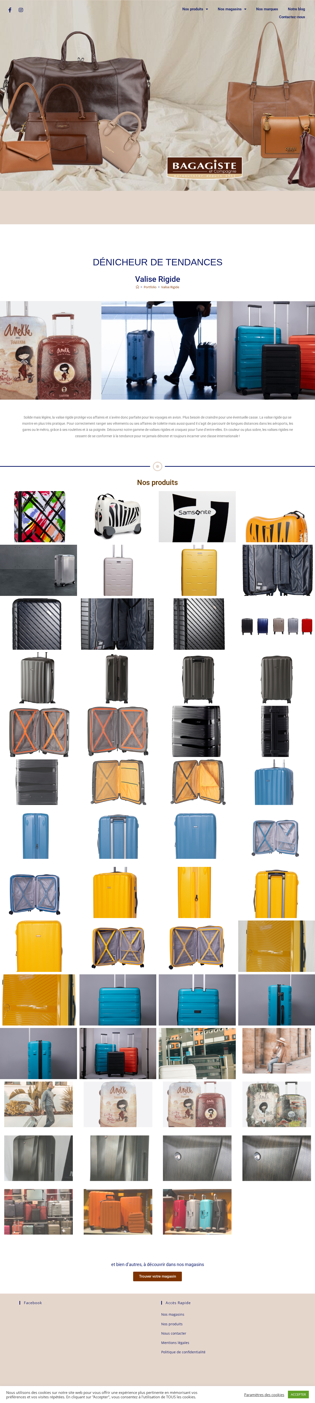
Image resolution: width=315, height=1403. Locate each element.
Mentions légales (175, 1342)
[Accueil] (137, 287)
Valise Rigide (170, 287)
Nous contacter (173, 1333)
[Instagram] (21, 10)
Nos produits (192, 9)
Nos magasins (230, 9)
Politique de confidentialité (183, 1352)
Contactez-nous (292, 17)
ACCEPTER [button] (298, 1394)
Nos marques (267, 9)
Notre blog (296, 9)
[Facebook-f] (10, 10)
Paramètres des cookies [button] (264, 1394)
